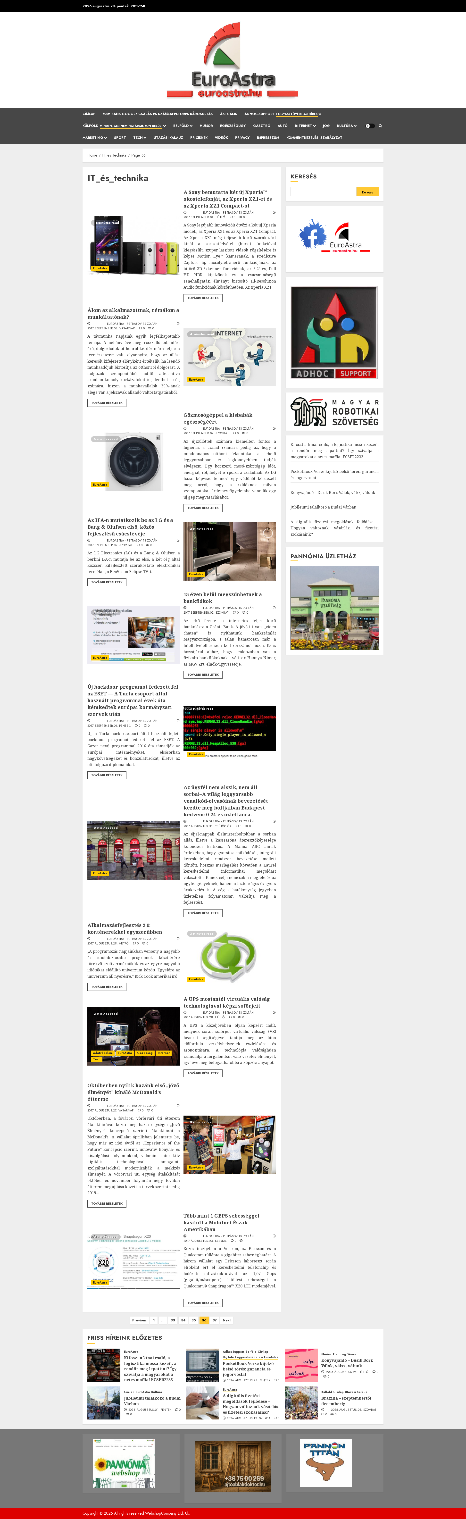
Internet (303, 125)
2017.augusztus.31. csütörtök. (207, 826)
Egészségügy (233, 125)
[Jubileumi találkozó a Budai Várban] (103, 1402)
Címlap (89, 113)
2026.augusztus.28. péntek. (249, 1381)
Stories (326, 1354)
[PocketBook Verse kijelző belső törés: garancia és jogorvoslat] (202, 1365)
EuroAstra (100, 268)
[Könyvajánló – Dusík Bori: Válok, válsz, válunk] (301, 1365)
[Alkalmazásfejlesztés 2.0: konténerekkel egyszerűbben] (229, 956)
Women (352, 1354)
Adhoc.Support (281, 113)
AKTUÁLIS (228, 113)
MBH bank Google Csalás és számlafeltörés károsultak (158, 113)
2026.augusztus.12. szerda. (249, 1418)
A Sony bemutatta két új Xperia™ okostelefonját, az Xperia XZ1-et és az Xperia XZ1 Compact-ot (227, 199)
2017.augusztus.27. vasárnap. (110, 1111)
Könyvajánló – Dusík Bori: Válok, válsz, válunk (333, 492)
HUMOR (206, 125)
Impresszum (268, 137)
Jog (326, 125)
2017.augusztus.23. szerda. (205, 1241)
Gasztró (261, 125)
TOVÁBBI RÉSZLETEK (203, 298)
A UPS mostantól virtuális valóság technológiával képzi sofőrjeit (226, 1002)
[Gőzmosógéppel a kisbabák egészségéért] (133, 462)
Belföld (181, 125)
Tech (138, 137)
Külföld (122, 125)
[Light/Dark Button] (370, 126)
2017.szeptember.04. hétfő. (204, 217)
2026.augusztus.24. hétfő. (347, 1372)
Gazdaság (145, 1053)
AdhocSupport (233, 1352)
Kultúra (345, 125)
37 (215, 1320)
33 (173, 1320)
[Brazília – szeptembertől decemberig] (301, 1402)
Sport (120, 137)
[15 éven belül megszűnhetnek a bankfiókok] (133, 635)
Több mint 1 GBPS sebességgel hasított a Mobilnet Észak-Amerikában (221, 1222)
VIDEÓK (221, 137)
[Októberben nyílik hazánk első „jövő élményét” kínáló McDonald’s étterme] (229, 1145)
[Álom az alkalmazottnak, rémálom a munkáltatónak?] (229, 357)
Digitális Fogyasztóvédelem (243, 1357)
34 (183, 1320)
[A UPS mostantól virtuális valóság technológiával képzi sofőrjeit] (133, 1036)
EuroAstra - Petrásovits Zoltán (228, 213)
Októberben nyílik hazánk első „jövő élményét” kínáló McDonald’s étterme (133, 1092)
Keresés (304, 176)
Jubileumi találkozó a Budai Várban (323, 507)
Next (227, 1320)
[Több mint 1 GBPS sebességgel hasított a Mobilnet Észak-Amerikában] (133, 1259)
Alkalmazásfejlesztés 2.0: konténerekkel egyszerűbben (124, 928)
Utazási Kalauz (168, 137)
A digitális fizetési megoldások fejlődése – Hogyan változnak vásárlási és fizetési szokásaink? (335, 528)
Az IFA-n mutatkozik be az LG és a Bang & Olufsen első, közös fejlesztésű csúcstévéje (130, 527)
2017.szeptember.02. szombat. (206, 433)
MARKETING (93, 137)
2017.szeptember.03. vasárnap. (111, 329)
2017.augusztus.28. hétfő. (108, 944)
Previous (139, 1320)
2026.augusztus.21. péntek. (150, 1410)
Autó (283, 125)
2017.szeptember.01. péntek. (109, 726)
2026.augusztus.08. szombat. (354, 1410)
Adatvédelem (103, 1053)
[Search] (380, 126)
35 (193, 1320)
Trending (339, 1354)
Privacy (242, 137)
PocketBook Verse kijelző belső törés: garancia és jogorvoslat (248, 1369)
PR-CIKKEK (199, 137)
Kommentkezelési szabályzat (314, 137)
